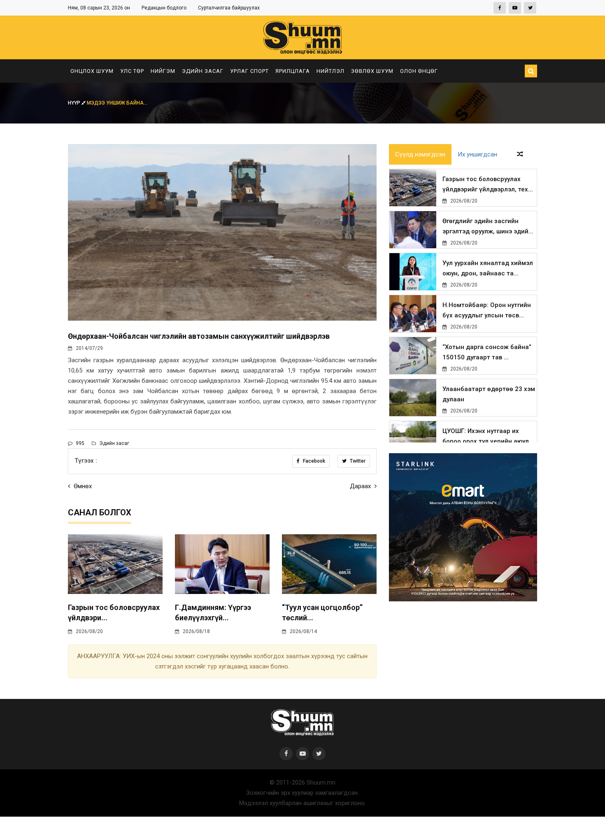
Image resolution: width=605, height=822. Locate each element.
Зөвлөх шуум (372, 71)
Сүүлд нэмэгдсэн (420, 154)
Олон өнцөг (419, 71)
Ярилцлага (292, 71)
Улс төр (132, 71)
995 (79, 443)
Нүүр (74, 103)
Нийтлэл (330, 71)
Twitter (357, 461)
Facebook (313, 461)
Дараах (361, 486)
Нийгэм (163, 71)
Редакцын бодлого (164, 8)
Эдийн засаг (202, 71)
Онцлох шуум (92, 71)
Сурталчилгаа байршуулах (229, 8)
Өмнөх (82, 486)
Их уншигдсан (477, 154)
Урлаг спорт (249, 71)
